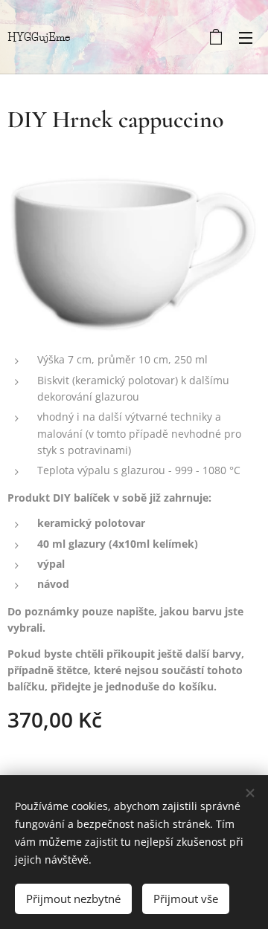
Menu (246, 37)
